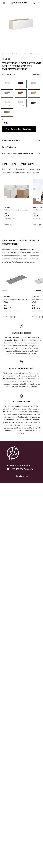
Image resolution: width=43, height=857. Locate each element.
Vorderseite (6, 54)
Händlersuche (21, 476)
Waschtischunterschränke (20, 54)
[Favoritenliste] (38, 3)
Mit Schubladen (35, 54)
